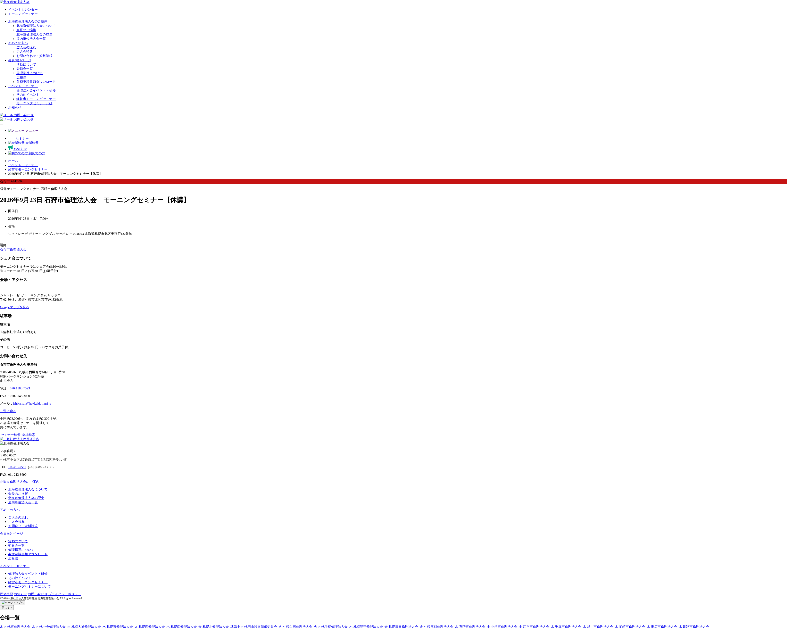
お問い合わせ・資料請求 (34, 56)
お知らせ (14, 107)
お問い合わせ (38, 594)
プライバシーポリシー (64, 594)
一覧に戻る (8, 411)
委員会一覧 (24, 69)
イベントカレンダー (23, 9)
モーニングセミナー (23, 14)
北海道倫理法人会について (36, 25)
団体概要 (6, 594)
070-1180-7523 (20, 388)
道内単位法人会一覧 (31, 38)
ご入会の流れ (26, 47)
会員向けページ (19, 60)
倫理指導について (29, 73)
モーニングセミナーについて (29, 586)
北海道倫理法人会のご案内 (28, 21)
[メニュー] (1, 124)
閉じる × (7, 607)
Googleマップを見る (14, 307)
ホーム (13, 161)
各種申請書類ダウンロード (36, 81)
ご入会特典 (24, 51)
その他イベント (27, 94)
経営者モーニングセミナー (36, 99)
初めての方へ (18, 43)
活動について (26, 64)
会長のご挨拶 (26, 30)
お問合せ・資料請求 (23, 526)
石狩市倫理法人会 (13, 249)
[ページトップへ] (12, 602)
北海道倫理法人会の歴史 (34, 34)
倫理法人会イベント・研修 (36, 90)
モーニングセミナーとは (34, 103)
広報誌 (21, 77)
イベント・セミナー (23, 86)
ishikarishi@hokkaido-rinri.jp (32, 403)
